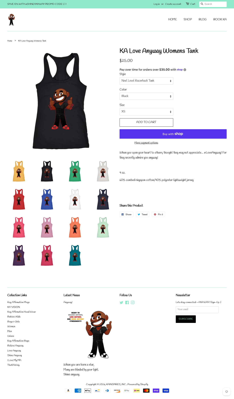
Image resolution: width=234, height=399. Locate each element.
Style (123, 74)
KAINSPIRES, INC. (116, 384)
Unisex (10, 336)
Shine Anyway (14, 355)
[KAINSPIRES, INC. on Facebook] (127, 303)
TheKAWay (13, 365)
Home (9, 40)
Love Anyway (14, 350)
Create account (173, 4)
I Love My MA (14, 360)
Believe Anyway (15, 345)
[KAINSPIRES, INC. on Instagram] (132, 303)
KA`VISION (13, 307)
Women (11, 326)
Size (122, 105)
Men (9, 331)
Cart (192, 4)
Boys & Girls (13, 321)
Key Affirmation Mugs (18, 302)
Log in (157, 4)
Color (123, 90)
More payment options (146, 143)
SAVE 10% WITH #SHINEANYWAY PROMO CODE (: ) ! (36, 4)
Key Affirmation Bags (18, 341)
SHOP (188, 20)
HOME (172, 20)
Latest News (72, 295)
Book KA (220, 20)
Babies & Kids (13, 316)
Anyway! (68, 302)
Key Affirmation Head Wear (21, 312)
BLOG (203, 20)
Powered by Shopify (137, 384)
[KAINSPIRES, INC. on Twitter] (121, 303)
